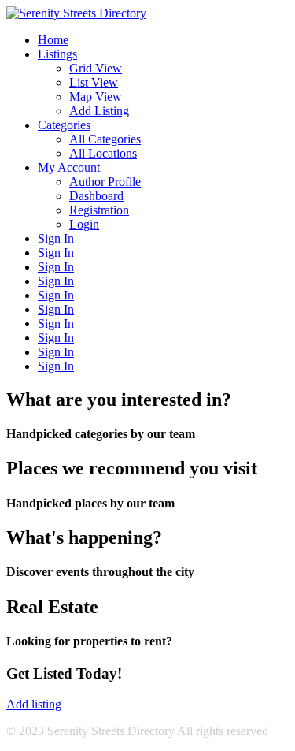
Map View (95, 96)
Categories (64, 125)
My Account (69, 167)
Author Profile (105, 181)
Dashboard (96, 196)
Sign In (56, 238)
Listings (57, 54)
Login (84, 224)
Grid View (95, 68)
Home (53, 39)
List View (93, 82)
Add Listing (99, 110)
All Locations (103, 153)
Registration (99, 210)
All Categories (105, 139)
